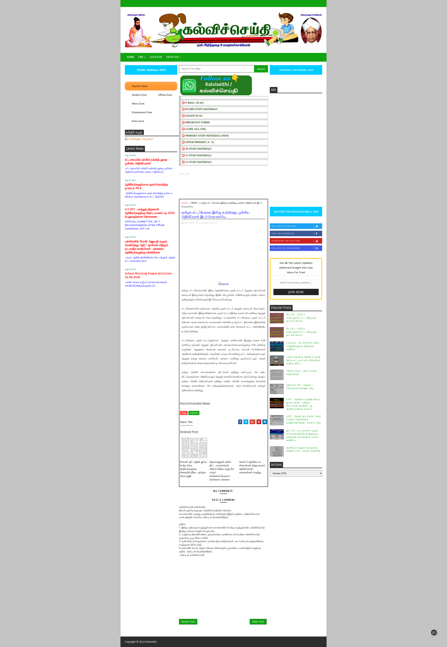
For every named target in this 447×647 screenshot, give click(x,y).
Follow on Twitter (284, 226)
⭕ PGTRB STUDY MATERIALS (200, 109)
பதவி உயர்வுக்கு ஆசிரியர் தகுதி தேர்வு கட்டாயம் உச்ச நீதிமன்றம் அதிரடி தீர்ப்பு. (303, 360)
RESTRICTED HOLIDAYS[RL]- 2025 (295, 211)
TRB (140, 57)
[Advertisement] (223, 187)
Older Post (258, 621)
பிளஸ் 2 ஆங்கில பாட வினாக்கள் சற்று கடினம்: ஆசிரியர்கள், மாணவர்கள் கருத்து (252, 467)
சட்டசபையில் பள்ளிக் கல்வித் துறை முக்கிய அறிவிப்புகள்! (146, 161)
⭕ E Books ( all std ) (193, 102)
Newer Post (188, 621)
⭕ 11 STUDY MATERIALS (196, 155)
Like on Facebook (283, 233)
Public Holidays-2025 (151, 70)
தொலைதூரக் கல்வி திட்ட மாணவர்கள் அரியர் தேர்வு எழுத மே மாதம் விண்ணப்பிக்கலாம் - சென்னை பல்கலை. (222, 470)
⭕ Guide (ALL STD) (194, 129)
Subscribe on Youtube (286, 241)
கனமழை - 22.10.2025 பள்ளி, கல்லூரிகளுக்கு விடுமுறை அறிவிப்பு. (303, 345)
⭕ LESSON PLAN (192, 116)
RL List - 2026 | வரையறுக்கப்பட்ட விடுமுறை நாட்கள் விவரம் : (301, 331)
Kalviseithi (151, 641)
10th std (172, 57)
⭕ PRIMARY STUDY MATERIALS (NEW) (205, 135)
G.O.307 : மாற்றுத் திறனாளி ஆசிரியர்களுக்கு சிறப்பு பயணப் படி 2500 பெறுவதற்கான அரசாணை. (150, 212)
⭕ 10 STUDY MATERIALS (197, 149)
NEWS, (214, 222)
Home (130, 57)
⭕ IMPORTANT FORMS (196, 122)
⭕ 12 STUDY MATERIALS (197, 162)
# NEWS (194, 413)
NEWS (194, 202)
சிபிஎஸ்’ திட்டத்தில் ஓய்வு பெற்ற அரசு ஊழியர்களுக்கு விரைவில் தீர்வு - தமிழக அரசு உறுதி (193, 469)
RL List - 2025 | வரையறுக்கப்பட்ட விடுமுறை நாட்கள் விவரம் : (301, 317)
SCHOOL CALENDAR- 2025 (296, 70)
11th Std (156, 57)
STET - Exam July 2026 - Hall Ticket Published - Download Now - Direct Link (303, 419)
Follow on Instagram (286, 248)
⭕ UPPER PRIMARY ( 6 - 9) (198, 142)
